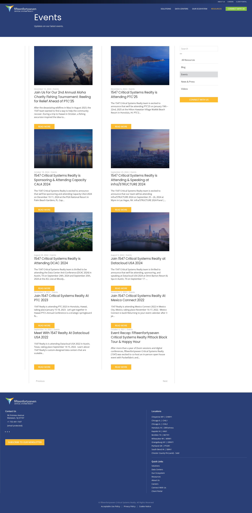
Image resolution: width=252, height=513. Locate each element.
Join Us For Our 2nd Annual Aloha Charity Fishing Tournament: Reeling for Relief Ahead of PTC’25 (62, 96)
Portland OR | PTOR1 (161, 446)
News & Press (188, 81)
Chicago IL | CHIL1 (160, 420)
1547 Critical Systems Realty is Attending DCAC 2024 (57, 260)
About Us (221, 2)
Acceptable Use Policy (110, 506)
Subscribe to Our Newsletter (25, 442)
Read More (44, 126)
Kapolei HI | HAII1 (159, 431)
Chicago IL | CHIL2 (160, 424)
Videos (184, 88)
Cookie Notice (145, 506)
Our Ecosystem (199, 8)
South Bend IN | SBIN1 (162, 449)
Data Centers (181, 8)
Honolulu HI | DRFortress (163, 427)
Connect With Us (236, 8)
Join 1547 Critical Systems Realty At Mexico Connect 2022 (138, 298)
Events (56, 89)
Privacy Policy (129, 506)
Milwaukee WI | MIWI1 (161, 438)
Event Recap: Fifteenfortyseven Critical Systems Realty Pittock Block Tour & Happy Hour (139, 337)
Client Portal (241, 2)
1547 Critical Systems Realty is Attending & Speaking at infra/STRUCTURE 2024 (134, 179)
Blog (183, 67)
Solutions (166, 8)
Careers (230, 2)
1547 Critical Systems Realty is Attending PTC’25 (134, 94)
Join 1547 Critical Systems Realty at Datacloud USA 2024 (138, 260)
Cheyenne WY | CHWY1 (162, 417)
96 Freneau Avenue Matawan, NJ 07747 (15, 416)
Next (165, 381)
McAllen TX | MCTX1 (160, 435)
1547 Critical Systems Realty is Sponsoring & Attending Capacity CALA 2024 (60, 179)
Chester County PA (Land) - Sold (165, 453)
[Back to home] (20, 9)
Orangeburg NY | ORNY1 (163, 442)
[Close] (105, 434)
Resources (216, 8)
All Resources (188, 60)
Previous (40, 381)
